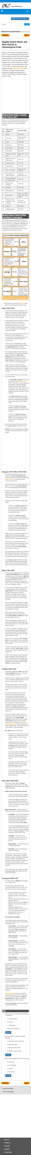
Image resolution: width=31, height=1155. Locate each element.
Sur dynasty (10, 479)
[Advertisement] (15, 95)
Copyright (7, 1146)
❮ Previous (5, 35)
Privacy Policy (8, 1152)
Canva (22, 303)
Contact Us (7, 1142)
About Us (6, 1139)
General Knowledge (7, 1088)
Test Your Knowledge (8, 1091)
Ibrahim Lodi (21, 381)
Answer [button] (8, 1032)
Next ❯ (27, 35)
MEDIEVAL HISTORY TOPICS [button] (20, 18)
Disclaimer (7, 1149)
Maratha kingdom (10, 993)
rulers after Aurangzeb (20, 68)
